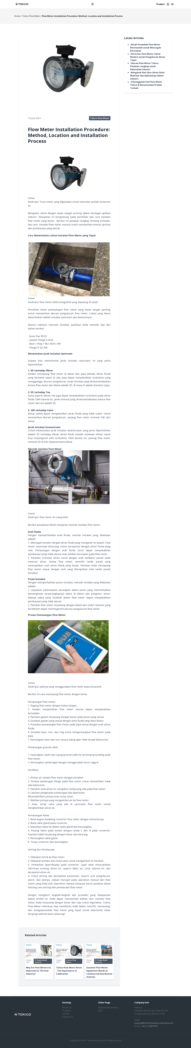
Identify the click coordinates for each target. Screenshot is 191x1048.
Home (17, 16)
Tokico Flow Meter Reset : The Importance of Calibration (69, 970)
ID (172, 4)
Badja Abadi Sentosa (108, 1007)
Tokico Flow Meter (31, 16)
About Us (66, 1007)
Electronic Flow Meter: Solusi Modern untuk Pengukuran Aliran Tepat (147, 57)
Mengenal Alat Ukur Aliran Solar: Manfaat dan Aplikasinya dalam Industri (147, 75)
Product (160, 4)
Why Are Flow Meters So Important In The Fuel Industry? (38, 970)
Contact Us (67, 1016)
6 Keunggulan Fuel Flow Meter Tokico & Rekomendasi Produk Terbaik (146, 84)
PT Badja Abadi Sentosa (41, 961)
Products (66, 1010)
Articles (65, 1013)
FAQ (100, 1010)
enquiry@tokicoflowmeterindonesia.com (153, 1023)
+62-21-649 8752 (150, 1026)
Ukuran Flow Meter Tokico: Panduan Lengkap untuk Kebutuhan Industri (144, 66)
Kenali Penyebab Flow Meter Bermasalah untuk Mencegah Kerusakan (145, 47)
